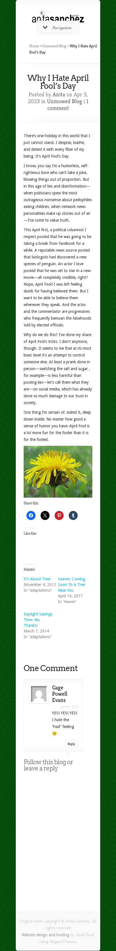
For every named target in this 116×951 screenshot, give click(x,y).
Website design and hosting (45, 935)
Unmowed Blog (54, 45)
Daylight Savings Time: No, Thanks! (38, 620)
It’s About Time (37, 579)
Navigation (62, 27)
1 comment (67, 105)
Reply (71, 744)
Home (34, 45)
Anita (59, 94)
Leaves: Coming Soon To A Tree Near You (71, 585)
